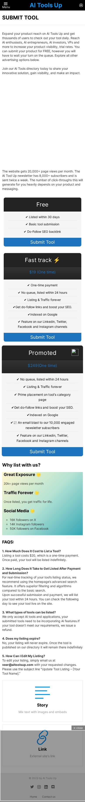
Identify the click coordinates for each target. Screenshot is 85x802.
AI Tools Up (46, 5)
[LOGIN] (81, 5)
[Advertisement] (42, 122)
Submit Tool (42, 242)
